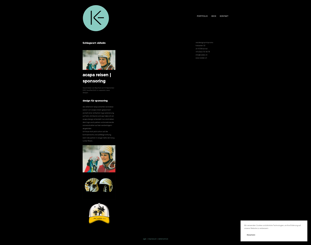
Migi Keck (98, 88)
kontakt (224, 16)
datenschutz (163, 239)
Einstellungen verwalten (284, 235)
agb (144, 239)
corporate (102, 90)
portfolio (202, 16)
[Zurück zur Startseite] (96, 16)
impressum (152, 239)
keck (213, 16)
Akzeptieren (251, 235)
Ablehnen (265, 235)
